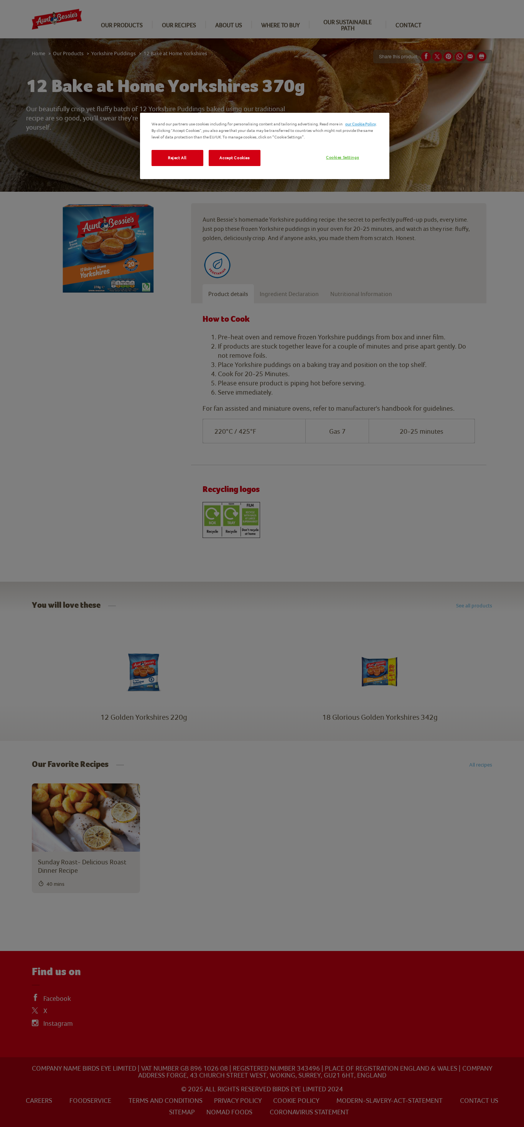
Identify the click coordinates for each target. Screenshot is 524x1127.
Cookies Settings (342, 157)
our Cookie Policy (360, 124)
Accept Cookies (234, 157)
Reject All (177, 157)
